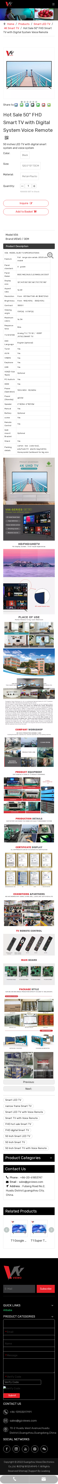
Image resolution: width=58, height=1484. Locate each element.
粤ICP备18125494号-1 (27, 1466)
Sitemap (22, 1471)
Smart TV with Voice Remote (21, 1118)
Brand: (10, 238)
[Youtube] (25, 1448)
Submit (12, 1395)
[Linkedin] (16, 1448)
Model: (9, 234)
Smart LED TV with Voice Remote (24, 1112)
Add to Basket (24, 211)
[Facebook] (6, 1448)
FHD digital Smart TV (17, 1130)
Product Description (17, 246)
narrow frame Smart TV (18, 1106)
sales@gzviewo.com (31, 1181)
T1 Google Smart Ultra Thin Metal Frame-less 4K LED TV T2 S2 (19, 1240)
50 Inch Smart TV (15, 1142)
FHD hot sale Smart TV (18, 1124)
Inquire (24, 203)
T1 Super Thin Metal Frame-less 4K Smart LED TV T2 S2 (39, 1240)
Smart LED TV (13, 1100)
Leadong (45, 1471)
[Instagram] (34, 1448)
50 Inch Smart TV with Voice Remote (26, 1148)
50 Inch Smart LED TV (17, 1136)
